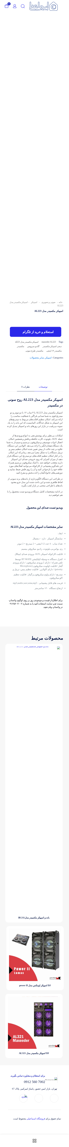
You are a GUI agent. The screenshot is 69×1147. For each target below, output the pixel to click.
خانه (60, 302)
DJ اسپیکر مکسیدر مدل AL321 (34, 1053)
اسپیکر (34, 302)
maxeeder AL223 (49, 342)
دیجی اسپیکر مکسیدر (52, 346)
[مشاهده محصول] (12, 650)
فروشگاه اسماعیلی (36, 1118)
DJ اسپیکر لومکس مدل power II (35, 985)
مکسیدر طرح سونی (34, 351)
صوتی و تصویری (48, 302)
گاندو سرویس (33, 346)
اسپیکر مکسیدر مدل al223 (26, 342)
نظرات (25, 386)
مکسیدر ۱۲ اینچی (54, 351)
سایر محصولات (37, 357)
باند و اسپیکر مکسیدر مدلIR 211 (34, 917)
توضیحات (43, 386)
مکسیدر (20, 346)
